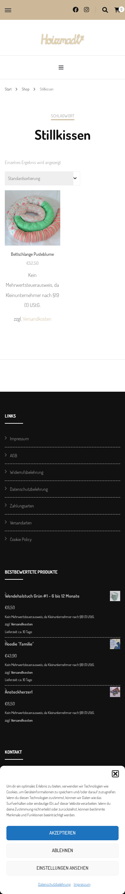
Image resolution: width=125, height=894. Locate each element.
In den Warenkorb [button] (32, 246)
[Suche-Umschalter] (105, 10)
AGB (13, 455)
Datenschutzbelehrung (54, 884)
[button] (115, 774)
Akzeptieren (62, 833)
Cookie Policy (21, 539)
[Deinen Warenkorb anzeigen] (117, 9)
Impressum (82, 884)
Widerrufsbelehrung (26, 472)
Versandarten (21, 522)
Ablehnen (62, 850)
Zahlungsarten (22, 505)
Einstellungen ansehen (62, 868)
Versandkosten (37, 318)
